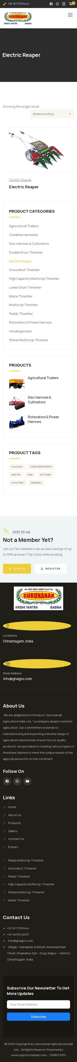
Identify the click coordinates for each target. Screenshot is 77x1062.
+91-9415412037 (18, 934)
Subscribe (38, 1016)
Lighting (17, 482)
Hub (30, 474)
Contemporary (41, 466)
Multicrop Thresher (23, 305)
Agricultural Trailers (24, 226)
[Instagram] (17, 781)
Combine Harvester (23, 235)
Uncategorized (20, 331)
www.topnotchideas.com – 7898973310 (38, 1055)
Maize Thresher (20, 296)
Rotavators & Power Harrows (30, 322)
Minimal (36, 482)
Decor (15, 474)
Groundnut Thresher (24, 270)
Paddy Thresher (21, 313)
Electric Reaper (20, 180)
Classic (17, 466)
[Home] (38, 598)
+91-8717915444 (18, 3)
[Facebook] (7, 781)
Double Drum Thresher (26, 252)
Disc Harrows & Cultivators (29, 243)
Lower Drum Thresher (25, 287)
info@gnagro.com (17, 678)
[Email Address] (37, 663)
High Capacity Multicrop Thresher (34, 278)
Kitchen (45, 474)
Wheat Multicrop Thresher (28, 340)
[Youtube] (27, 781)
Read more (40, 165)
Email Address (12, 673)
